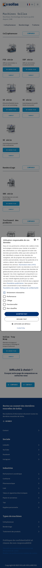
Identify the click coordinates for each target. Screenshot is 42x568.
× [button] (37, 239)
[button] (21, 324)
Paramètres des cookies (11, 288)
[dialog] (21, 284)
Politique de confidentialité (29, 288)
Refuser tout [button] (22, 319)
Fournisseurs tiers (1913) (27, 265)
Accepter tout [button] (21, 314)
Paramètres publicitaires (15, 283)
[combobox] (35, 240)
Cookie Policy (21, 328)
